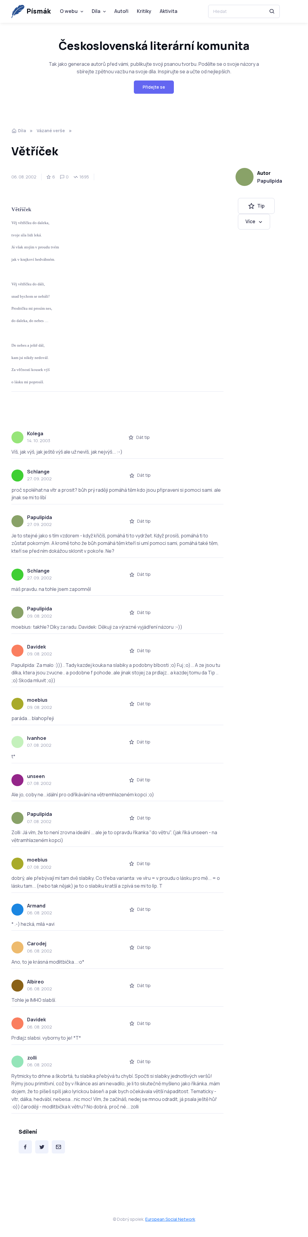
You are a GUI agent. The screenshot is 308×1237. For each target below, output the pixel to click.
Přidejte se (154, 87)
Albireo (35, 981)
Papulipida (269, 181)
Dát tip (143, 437)
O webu (69, 11)
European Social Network (170, 1219)
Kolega (35, 433)
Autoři (121, 11)
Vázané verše (51, 130)
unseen (36, 776)
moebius (37, 700)
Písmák (38, 11)
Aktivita (168, 11)
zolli (32, 1057)
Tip (261, 205)
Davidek (36, 646)
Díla (96, 11)
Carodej (36, 943)
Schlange (38, 471)
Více (250, 221)
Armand (36, 905)
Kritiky (144, 11)
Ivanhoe (36, 738)
